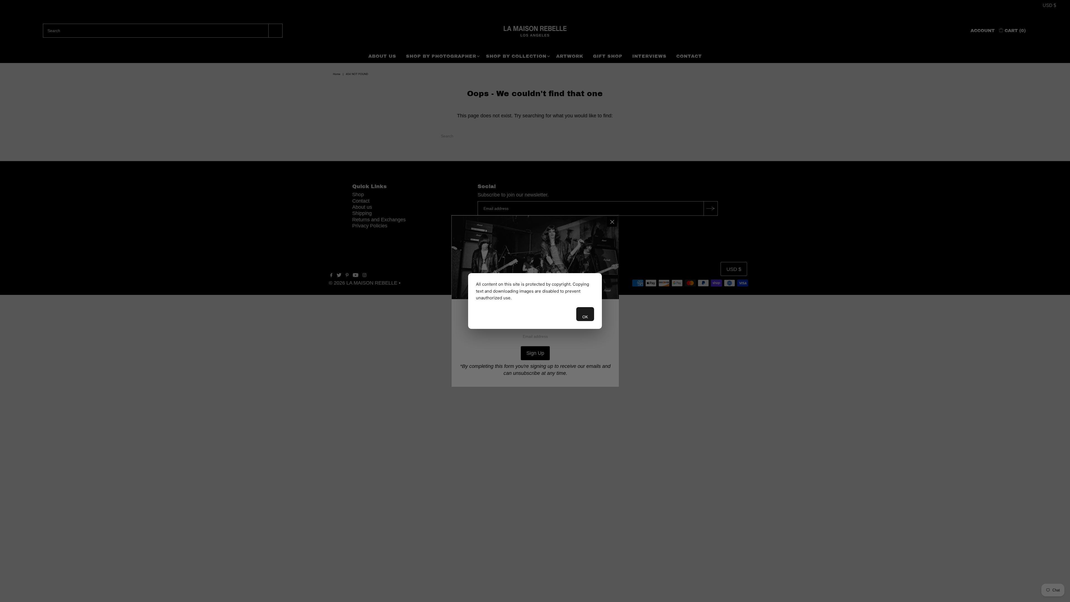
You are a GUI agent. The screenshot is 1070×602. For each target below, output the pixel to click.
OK (585, 317)
